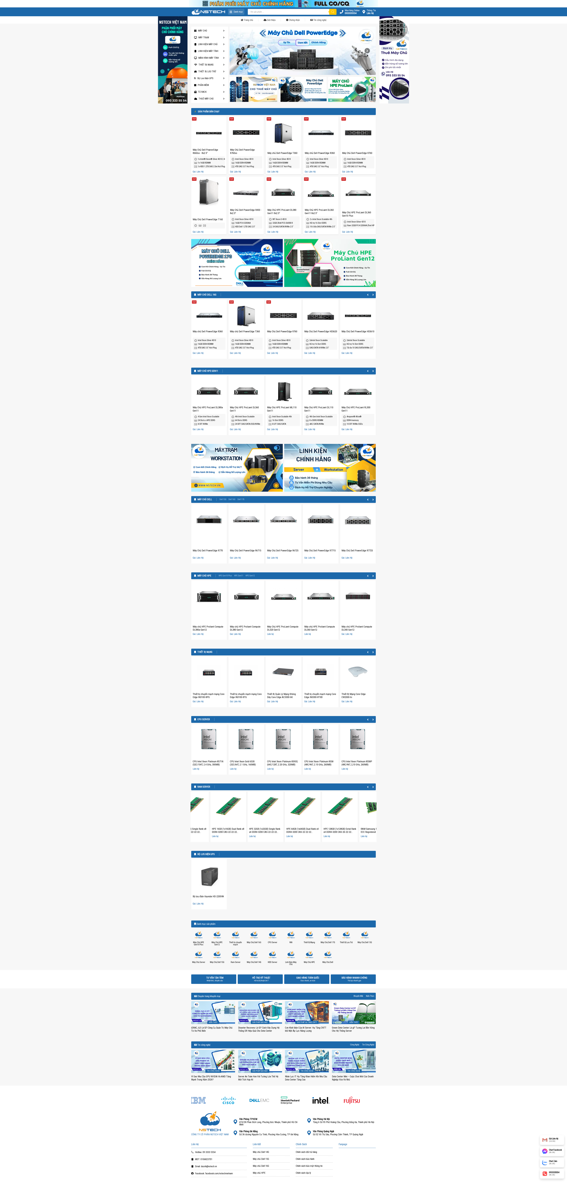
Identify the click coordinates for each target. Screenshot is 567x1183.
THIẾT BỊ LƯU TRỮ (207, 71)
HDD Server (272, 962)
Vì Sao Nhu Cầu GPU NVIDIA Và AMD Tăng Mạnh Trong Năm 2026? (211, 1078)
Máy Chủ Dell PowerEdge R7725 (357, 550)
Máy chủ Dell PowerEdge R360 (320, 153)
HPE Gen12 (250, 576)
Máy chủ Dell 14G (261, 1152)
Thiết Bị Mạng (204, 652)
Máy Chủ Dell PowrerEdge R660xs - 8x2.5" (205, 151)
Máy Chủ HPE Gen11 (207, 371)
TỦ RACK (202, 91)
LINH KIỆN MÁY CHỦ (207, 44)
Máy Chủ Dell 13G (365, 942)
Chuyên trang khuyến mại (208, 996)
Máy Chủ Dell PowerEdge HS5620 (320, 331)
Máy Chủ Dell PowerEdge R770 (208, 550)
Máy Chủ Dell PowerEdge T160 (208, 219)
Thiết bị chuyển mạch (235, 943)
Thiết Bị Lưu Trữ (346, 942)
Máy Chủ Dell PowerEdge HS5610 (358, 331)
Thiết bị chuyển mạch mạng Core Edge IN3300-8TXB (320, 696)
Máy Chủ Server (198, 962)
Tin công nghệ (319, 20)
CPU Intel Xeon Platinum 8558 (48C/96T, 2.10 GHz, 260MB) (318, 763)
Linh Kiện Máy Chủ (290, 963)
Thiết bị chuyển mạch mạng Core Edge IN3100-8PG (208, 696)
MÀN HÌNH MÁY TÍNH (208, 57)
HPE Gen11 (238, 576)
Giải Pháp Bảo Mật (260, 1022)
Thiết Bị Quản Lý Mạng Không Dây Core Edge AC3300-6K (281, 696)
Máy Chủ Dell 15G (217, 962)
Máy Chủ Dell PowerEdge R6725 (282, 550)
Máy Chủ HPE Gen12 (217, 943)
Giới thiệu (271, 20)
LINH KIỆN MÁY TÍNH (208, 51)
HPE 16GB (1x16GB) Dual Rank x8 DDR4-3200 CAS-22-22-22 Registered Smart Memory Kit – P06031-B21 (209, 833)
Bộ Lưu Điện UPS (205, 78)
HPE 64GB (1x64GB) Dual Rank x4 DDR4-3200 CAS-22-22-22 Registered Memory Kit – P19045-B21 (283, 833)
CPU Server (203, 719)
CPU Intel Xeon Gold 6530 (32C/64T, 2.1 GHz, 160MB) (243, 763)
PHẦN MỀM (203, 85)
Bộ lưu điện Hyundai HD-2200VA (208, 896)
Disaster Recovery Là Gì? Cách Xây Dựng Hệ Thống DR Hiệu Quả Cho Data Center (259, 1029)
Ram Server (203, 787)
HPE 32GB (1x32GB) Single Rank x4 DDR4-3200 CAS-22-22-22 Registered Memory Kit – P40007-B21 (245, 833)
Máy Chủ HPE (204, 576)
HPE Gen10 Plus (225, 576)
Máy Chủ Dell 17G (328, 942)
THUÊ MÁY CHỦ (206, 98)
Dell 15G (223, 499)
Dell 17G (241, 499)
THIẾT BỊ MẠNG (206, 64)
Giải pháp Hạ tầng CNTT (307, 1022)
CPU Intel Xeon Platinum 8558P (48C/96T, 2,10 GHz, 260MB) (357, 763)
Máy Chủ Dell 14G (254, 962)
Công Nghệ (354, 1045)
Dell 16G (232, 499)
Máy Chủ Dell (204, 499)
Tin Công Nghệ (368, 1045)
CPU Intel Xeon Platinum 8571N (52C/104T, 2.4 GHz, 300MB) (208, 763)
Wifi (290, 942)
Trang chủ (248, 20)
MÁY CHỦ (202, 30)
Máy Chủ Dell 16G (206, 295)
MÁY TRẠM (203, 37)
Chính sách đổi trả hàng (306, 1152)
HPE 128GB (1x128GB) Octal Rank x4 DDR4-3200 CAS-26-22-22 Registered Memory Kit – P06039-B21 (320, 833)
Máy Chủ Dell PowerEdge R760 (357, 153)
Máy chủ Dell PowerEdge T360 (282, 153)
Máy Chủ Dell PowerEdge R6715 (245, 550)
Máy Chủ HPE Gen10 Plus (198, 943)
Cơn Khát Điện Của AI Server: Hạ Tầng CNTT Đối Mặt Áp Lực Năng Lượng (305, 1029)
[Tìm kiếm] (333, 12)
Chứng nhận (294, 20)
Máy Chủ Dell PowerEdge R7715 (320, 550)
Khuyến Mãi (358, 996)
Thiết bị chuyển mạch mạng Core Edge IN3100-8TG (246, 696)
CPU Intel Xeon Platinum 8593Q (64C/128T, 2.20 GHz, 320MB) (282, 763)
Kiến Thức (370, 996)
